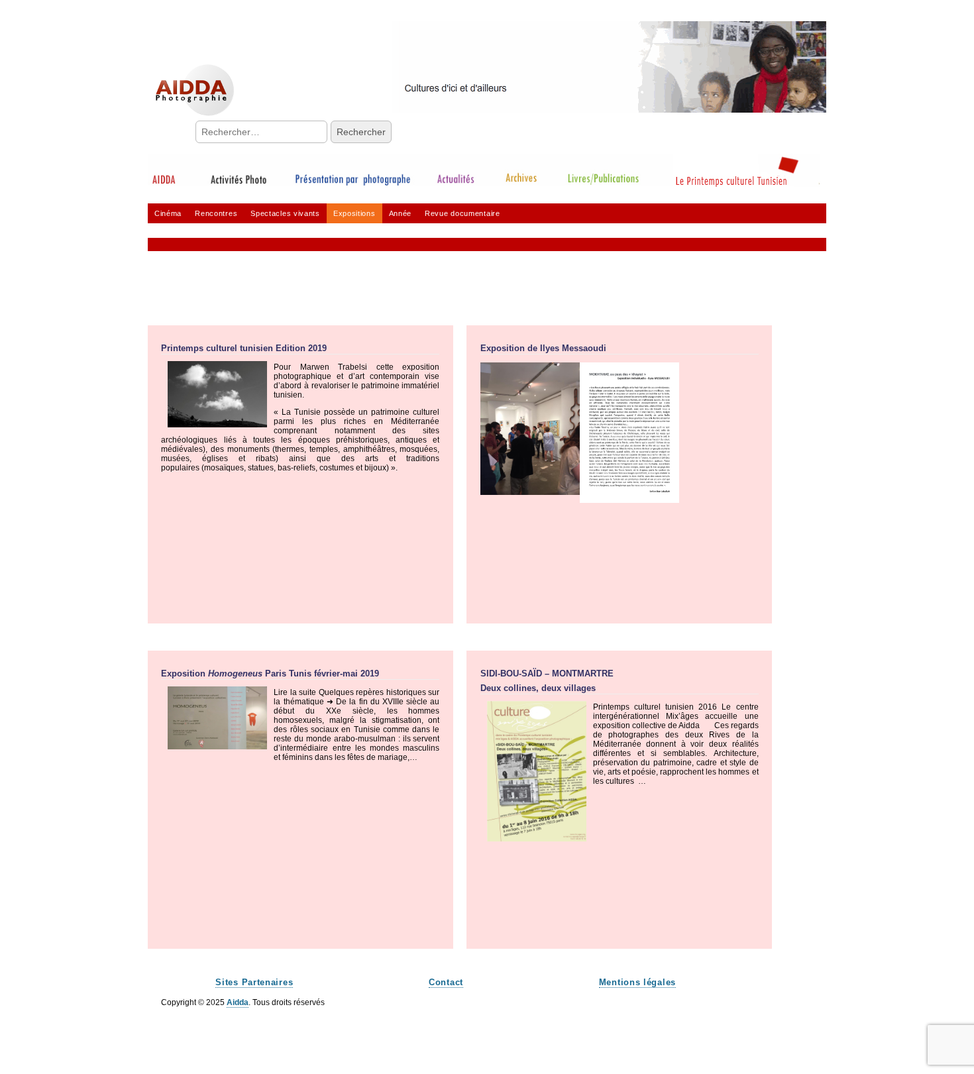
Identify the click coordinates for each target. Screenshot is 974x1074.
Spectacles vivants (285, 213)
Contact (446, 982)
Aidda (237, 1002)
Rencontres (216, 213)
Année (400, 213)
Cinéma (168, 213)
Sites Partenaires (254, 982)
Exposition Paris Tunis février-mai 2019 (270, 673)
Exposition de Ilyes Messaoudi (543, 348)
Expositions (354, 213)
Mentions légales (637, 982)
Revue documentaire (462, 213)
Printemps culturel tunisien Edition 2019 (244, 348)
